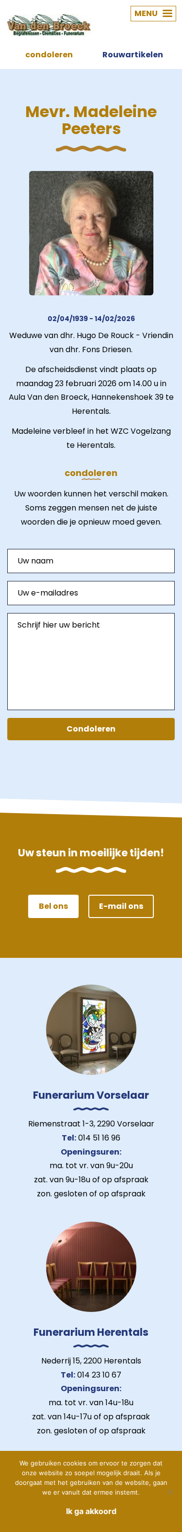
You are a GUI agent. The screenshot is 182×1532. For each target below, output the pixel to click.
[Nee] (170, 1492)
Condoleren (91, 728)
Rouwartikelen (132, 54)
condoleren (49, 54)
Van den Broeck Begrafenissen (49, 25)
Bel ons (53, 906)
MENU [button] (146, 13)
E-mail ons (121, 906)
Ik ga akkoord (91, 1511)
